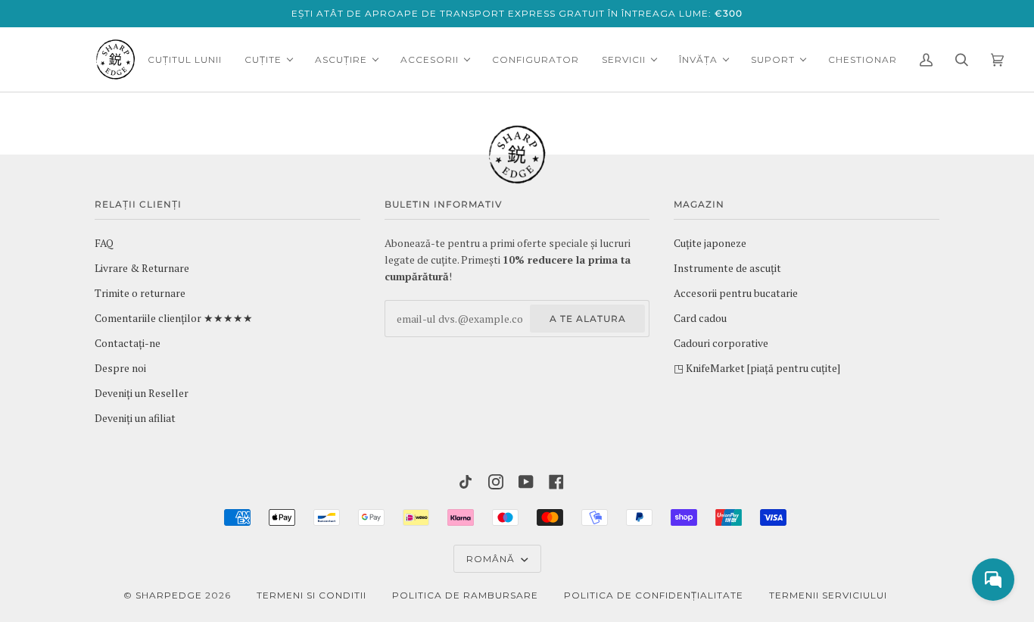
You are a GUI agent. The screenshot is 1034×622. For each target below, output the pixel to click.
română (492, 558)
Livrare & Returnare (142, 268)
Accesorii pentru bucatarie (736, 293)
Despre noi (120, 368)
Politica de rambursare (465, 595)
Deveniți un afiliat (135, 418)
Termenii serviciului (828, 595)
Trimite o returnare (140, 293)
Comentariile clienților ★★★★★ (174, 318)
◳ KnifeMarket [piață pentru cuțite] (757, 368)
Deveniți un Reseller (141, 393)
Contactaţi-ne (127, 343)
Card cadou (700, 318)
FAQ (104, 243)
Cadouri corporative (721, 343)
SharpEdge (168, 595)
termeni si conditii (311, 595)
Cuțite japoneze (710, 243)
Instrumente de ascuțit (727, 268)
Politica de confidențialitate (653, 595)
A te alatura (588, 318)
